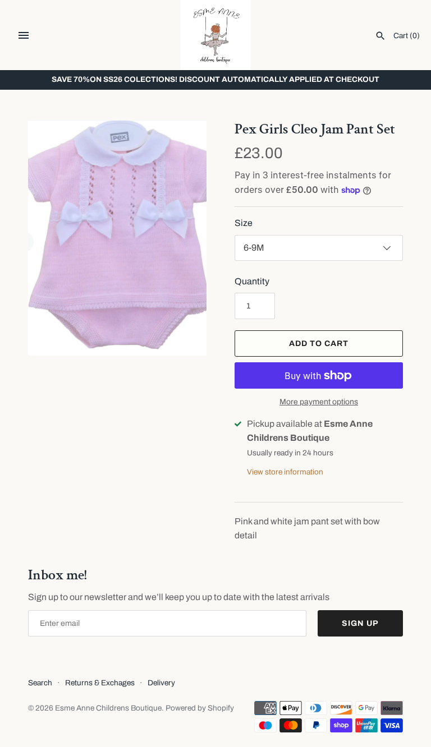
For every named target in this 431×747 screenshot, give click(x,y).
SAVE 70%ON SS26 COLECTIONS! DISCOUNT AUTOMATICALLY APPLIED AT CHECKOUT (215, 79)
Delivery (161, 683)
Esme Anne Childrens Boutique (108, 708)
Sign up (360, 623)
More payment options (318, 402)
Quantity (252, 281)
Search (40, 683)
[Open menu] (23, 35)
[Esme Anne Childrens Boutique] (216, 35)
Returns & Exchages (100, 683)
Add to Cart (319, 343)
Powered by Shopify (200, 708)
